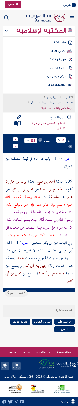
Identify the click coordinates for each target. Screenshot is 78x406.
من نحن (13, 351)
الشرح (64, 329)
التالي (11, 293)
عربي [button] (67, 5)
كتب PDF (60, 42)
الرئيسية (66, 97)
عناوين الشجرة (42, 321)
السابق (21, 293)
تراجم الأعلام (56, 84)
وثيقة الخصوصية (65, 351)
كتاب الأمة (58, 51)
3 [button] (63, 140)
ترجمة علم (64, 321)
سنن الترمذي (52, 97)
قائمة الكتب (58, 68)
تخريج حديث (20, 321)
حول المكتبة (58, 59)
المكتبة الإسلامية (42, 30)
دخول (12, 4)
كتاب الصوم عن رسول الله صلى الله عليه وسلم (52, 103)
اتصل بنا (27, 351)
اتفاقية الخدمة (43, 351)
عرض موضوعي (57, 76)
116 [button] (33, 140)
